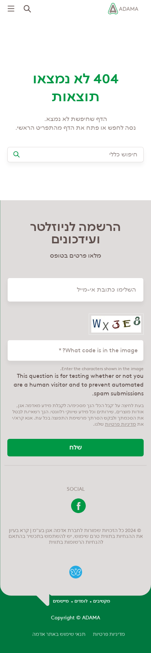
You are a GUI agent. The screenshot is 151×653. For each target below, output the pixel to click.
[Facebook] (78, 511)
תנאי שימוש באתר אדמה (58, 634)
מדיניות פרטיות (109, 634)
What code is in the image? (100, 350)
